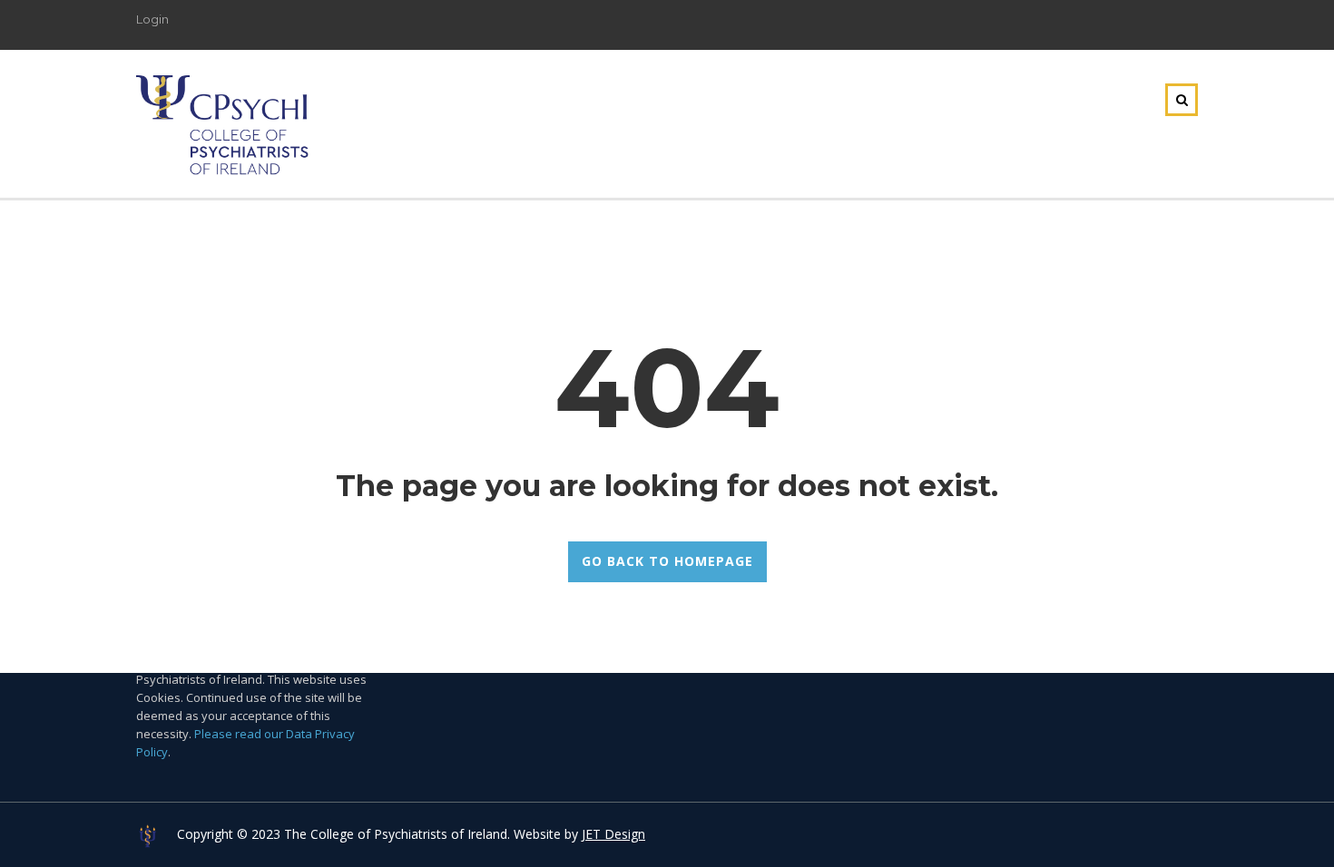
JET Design (613, 834)
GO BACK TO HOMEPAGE (667, 561)
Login (152, 19)
